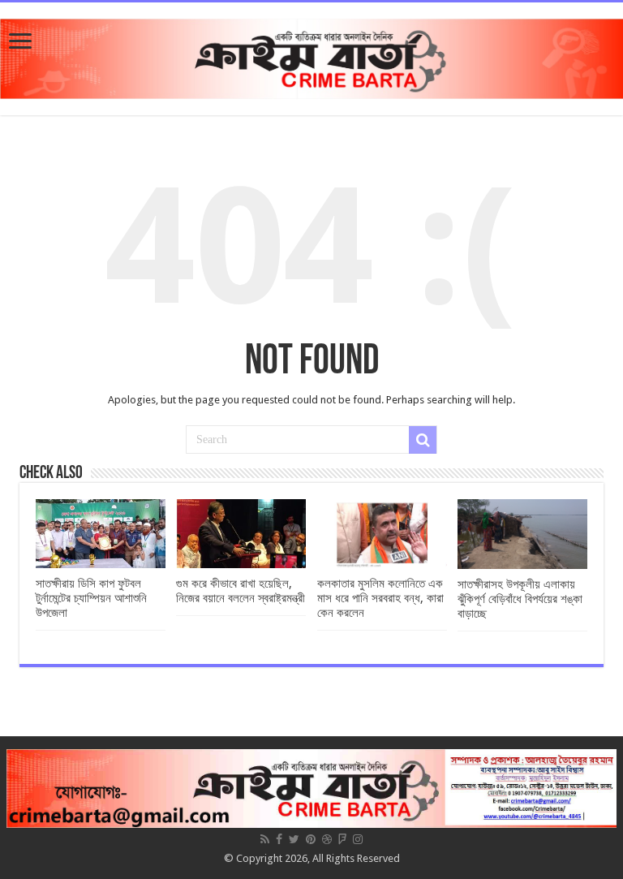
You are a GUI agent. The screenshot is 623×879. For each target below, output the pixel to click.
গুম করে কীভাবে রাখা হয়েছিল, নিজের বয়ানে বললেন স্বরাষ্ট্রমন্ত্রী (240, 590)
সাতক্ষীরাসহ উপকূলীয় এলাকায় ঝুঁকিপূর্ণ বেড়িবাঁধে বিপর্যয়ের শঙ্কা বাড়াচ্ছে (520, 599)
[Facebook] (279, 839)
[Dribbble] (326, 839)
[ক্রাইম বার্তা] (311, 56)
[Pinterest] (310, 839)
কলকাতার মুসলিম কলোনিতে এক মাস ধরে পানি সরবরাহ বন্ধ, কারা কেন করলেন (380, 598)
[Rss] (265, 839)
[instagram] (357, 839)
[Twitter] (294, 839)
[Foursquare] (342, 839)
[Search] (422, 440)
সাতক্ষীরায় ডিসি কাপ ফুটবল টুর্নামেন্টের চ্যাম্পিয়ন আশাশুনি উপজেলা (91, 598)
